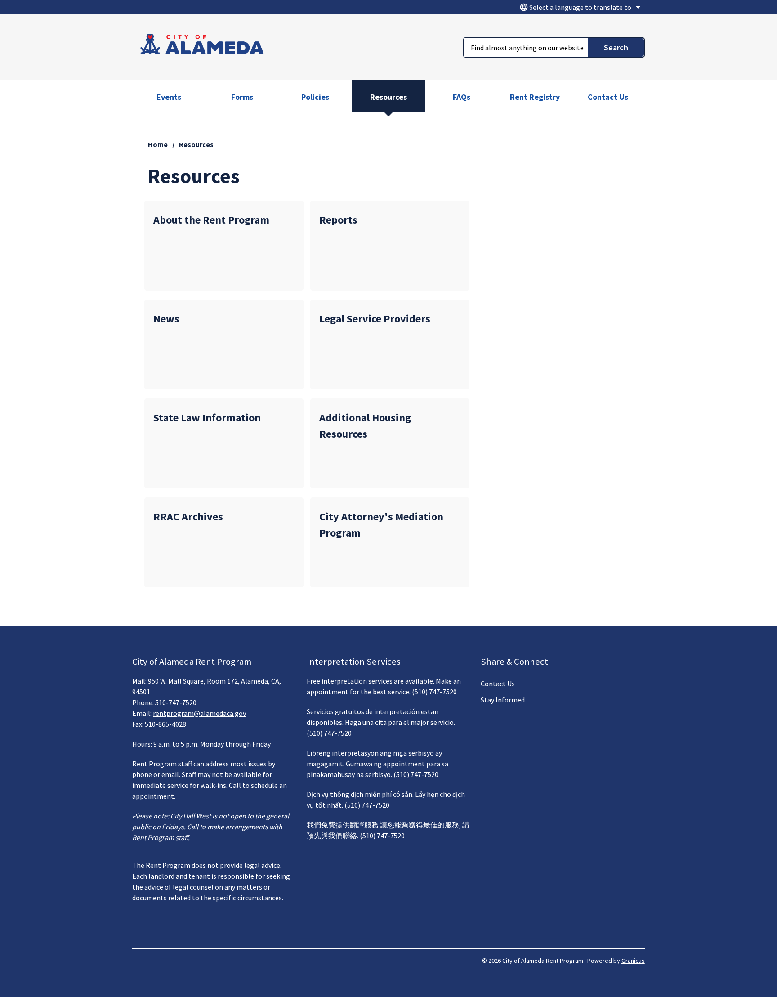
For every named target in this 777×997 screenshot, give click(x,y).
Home (158, 144)
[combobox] (579, 7)
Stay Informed (503, 699)
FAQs (461, 97)
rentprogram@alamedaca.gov (199, 713)
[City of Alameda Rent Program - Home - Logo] (202, 46)
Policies (315, 97)
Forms (242, 97)
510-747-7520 (175, 702)
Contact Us (608, 97)
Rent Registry (535, 97)
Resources (388, 97)
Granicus (633, 961)
